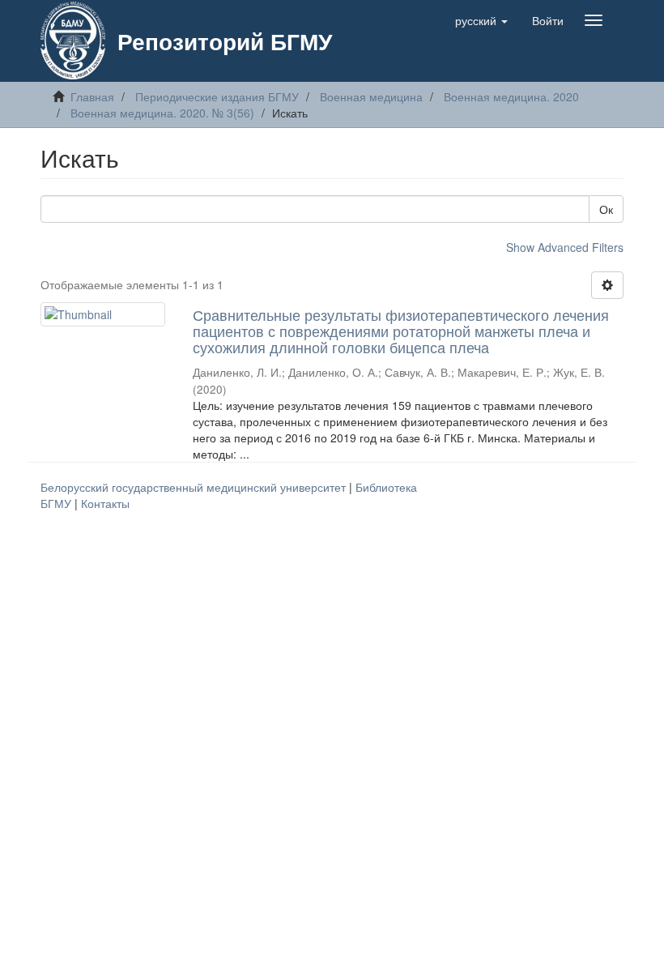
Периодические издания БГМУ (217, 96)
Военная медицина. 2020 (511, 96)
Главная (92, 96)
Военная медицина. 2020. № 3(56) (162, 113)
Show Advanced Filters (565, 247)
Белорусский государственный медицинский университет (194, 487)
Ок (606, 209)
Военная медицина (371, 96)
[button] (481, 20)
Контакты (105, 503)
